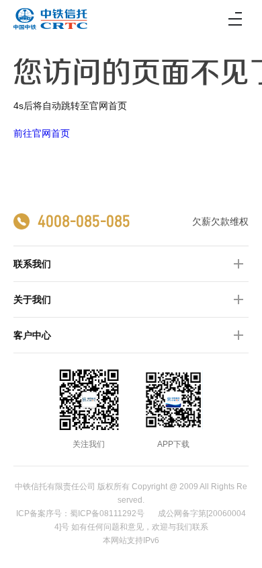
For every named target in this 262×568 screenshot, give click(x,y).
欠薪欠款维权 (220, 221)
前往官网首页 (41, 133)
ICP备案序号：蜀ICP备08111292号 (80, 513)
